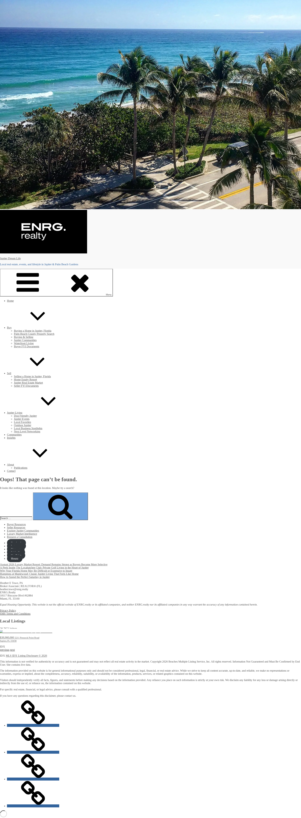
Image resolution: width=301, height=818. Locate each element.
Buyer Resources (16, 524)
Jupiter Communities (25, 340)
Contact (11, 470)
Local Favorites (22, 422)
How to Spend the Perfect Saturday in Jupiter (25, 577)
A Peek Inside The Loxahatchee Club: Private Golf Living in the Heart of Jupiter (44, 567)
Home (10, 300)
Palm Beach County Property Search (34, 333)
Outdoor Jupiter (22, 425)
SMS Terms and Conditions (15, 613)
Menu (108, 294)
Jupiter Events (21, 418)
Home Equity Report (25, 379)
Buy (9, 327)
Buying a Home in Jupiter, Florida (32, 330)
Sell (9, 373)
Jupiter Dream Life (10, 258)
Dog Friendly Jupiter (25, 415)
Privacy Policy (8, 610)
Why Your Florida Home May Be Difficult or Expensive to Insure (36, 570)
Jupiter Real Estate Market (28, 382)
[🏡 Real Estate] (33, 725)
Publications (20, 467)
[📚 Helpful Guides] (33, 779)
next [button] (12, 649)
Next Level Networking (27, 431)
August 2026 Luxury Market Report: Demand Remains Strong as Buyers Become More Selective (53, 564)
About (10, 464)
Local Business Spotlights (28, 428)
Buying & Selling (23, 337)
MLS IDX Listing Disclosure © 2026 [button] (26, 655)
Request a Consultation (19, 536)
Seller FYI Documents (26, 385)
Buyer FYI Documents (26, 346)
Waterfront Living (24, 343)
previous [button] (4, 649)
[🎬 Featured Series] (33, 805)
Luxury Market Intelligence (22, 533)
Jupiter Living (14, 412)
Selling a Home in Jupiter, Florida (32, 376)
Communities (14, 434)
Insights (11, 437)
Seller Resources (16, 527)
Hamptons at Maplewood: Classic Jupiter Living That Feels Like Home (39, 573)
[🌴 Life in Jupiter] (33, 752)
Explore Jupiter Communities (23, 530)
